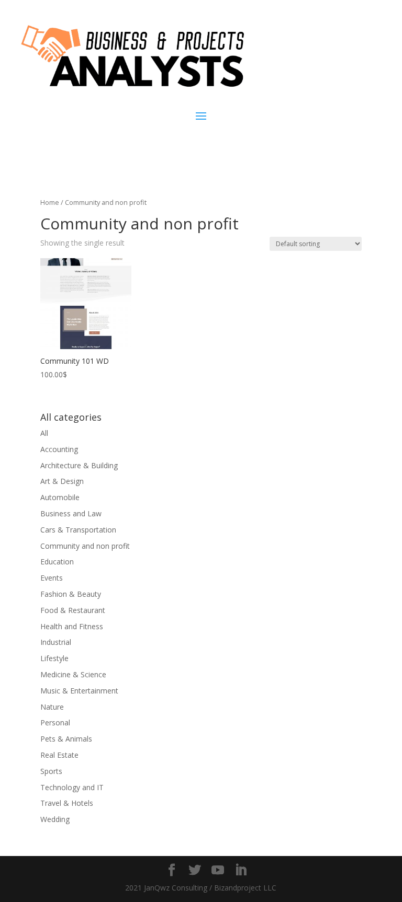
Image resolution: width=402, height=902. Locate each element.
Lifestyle (54, 658)
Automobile (60, 497)
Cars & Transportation (78, 530)
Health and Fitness (71, 626)
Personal (55, 722)
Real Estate (59, 755)
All (44, 433)
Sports (51, 771)
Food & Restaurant (72, 610)
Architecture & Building (79, 465)
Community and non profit (85, 546)
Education (57, 561)
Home (49, 202)
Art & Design (62, 481)
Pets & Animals (66, 739)
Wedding (55, 819)
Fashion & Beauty (70, 594)
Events (51, 578)
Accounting (59, 449)
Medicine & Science (73, 674)
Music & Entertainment (79, 691)
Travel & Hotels (66, 803)
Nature (52, 707)
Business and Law (71, 513)
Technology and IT (72, 787)
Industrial (55, 642)
